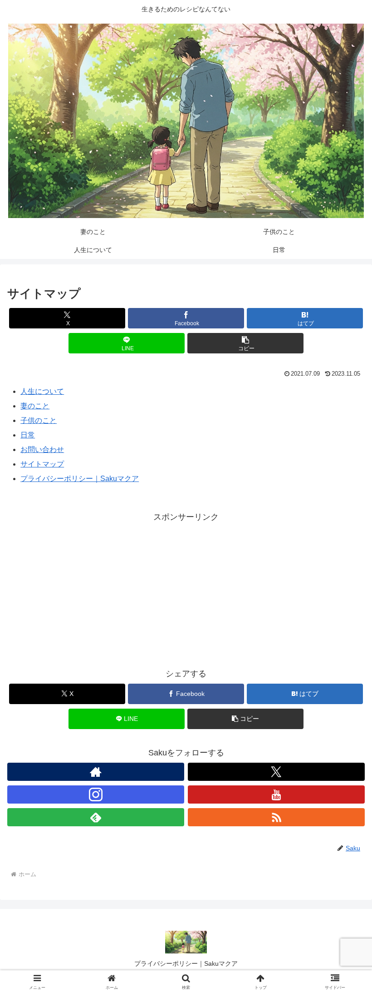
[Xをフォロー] (276, 772)
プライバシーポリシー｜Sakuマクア (79, 478)
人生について (42, 391)
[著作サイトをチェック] (95, 772)
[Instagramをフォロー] (95, 794)
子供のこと (38, 420)
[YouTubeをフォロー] (276, 794)
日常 (27, 435)
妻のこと (34, 406)
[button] (245, 343)
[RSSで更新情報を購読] (276, 817)
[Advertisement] (186, 588)
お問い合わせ (42, 449)
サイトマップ (42, 464)
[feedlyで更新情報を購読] (95, 817)
